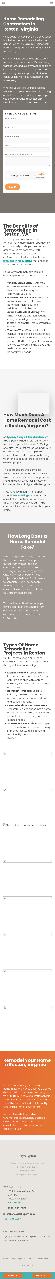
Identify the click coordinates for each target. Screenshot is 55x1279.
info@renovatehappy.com (19, 1214)
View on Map (15, 1202)
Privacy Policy (27, 1265)
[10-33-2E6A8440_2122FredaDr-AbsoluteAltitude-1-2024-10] (28, 840)
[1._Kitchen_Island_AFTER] (28, 769)
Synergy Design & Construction (25, 437)
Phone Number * (13, 136)
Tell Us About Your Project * (18, 154)
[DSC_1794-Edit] (28, 913)
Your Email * (10, 127)
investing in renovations (17, 261)
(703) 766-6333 (17, 1208)
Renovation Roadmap (26, 603)
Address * (10, 145)
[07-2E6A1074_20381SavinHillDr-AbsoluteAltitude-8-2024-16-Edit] (28, 804)
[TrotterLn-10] (28, 1023)
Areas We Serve (27, 1170)
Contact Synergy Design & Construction (24, 1119)
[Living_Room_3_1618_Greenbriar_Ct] (28, 950)
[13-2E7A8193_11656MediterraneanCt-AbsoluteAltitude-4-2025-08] (28, 877)
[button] (51, 3)
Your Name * (11, 118)
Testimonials (11, 1219)
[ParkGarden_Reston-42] (28, 986)
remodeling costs (24, 495)
